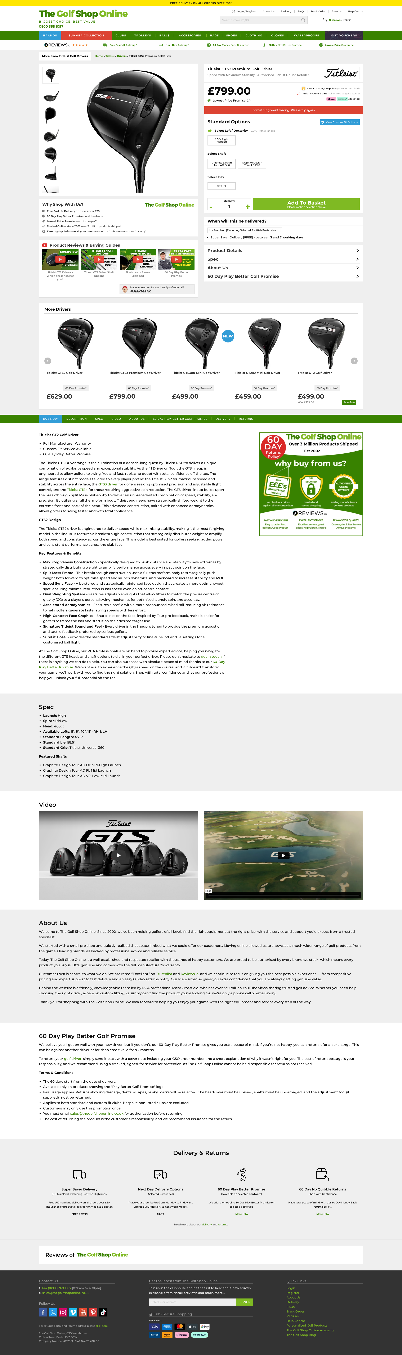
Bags (214, 35)
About (269, 11)
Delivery (286, 11)
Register (251, 11)
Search (303, 20)
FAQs (301, 11)
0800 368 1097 (51, 26)
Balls (164, 35)
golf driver (72, 1059)
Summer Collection (86, 35)
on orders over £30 (73, 211)
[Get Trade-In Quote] (309, 93)
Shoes (231, 35)
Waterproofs (306, 35)
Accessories (190, 35)
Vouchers (344, 35)
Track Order (318, 11)
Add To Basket (306, 203)
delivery (207, 1224)
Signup (244, 1302)
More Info (241, 1214)
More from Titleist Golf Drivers (65, 56)
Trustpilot (164, 974)
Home (99, 56)
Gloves (277, 35)
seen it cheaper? (72, 221)
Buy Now (50, 418)
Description (76, 418)
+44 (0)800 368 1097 (56, 1288)
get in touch (211, 657)
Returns (337, 11)
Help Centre (296, 1321)
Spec (212, 259)
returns (222, 1224)
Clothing (254, 35)
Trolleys (142, 35)
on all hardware (75, 216)
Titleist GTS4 (77, 490)
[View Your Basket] (337, 20)
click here (102, 1325)
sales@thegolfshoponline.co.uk (97, 1114)
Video (116, 418)
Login (240, 11)
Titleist (110, 56)
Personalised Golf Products (307, 1325)
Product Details (224, 250)
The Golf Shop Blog (301, 1335)
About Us (217, 267)
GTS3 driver (108, 484)
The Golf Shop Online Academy (310, 1330)
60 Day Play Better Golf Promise (243, 276)
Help (355, 11)
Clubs (121, 35)
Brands (50, 35)
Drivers (121, 56)
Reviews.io (189, 974)
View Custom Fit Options (342, 122)
